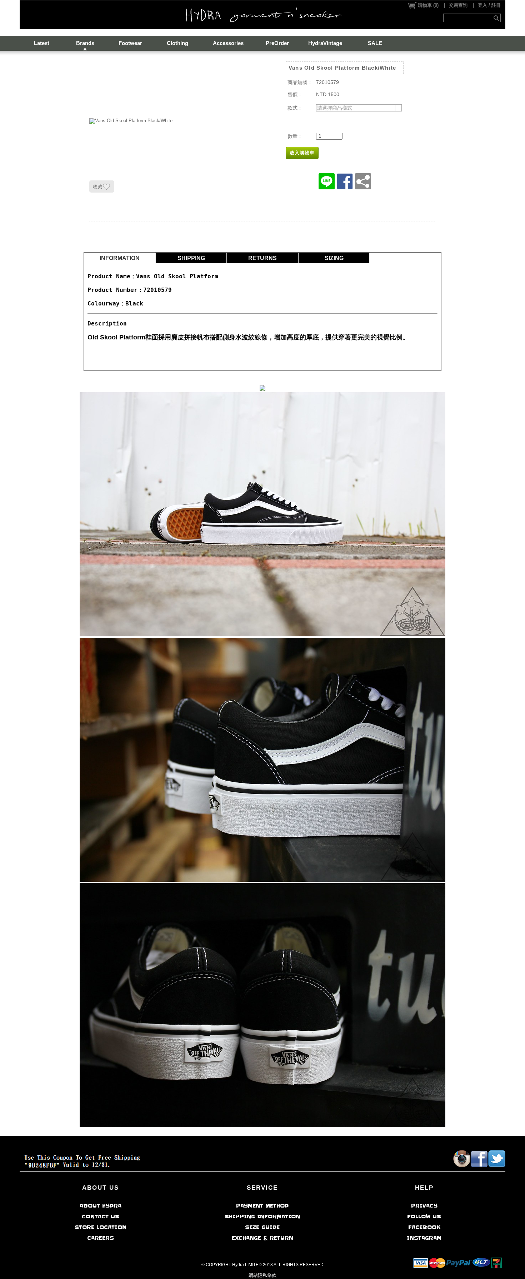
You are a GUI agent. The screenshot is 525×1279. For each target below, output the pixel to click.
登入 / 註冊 (489, 5)
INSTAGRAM (424, 1237)
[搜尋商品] (497, 18)
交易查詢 (458, 5)
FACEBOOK (424, 1227)
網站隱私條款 (262, 1275)
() (428, 5)
